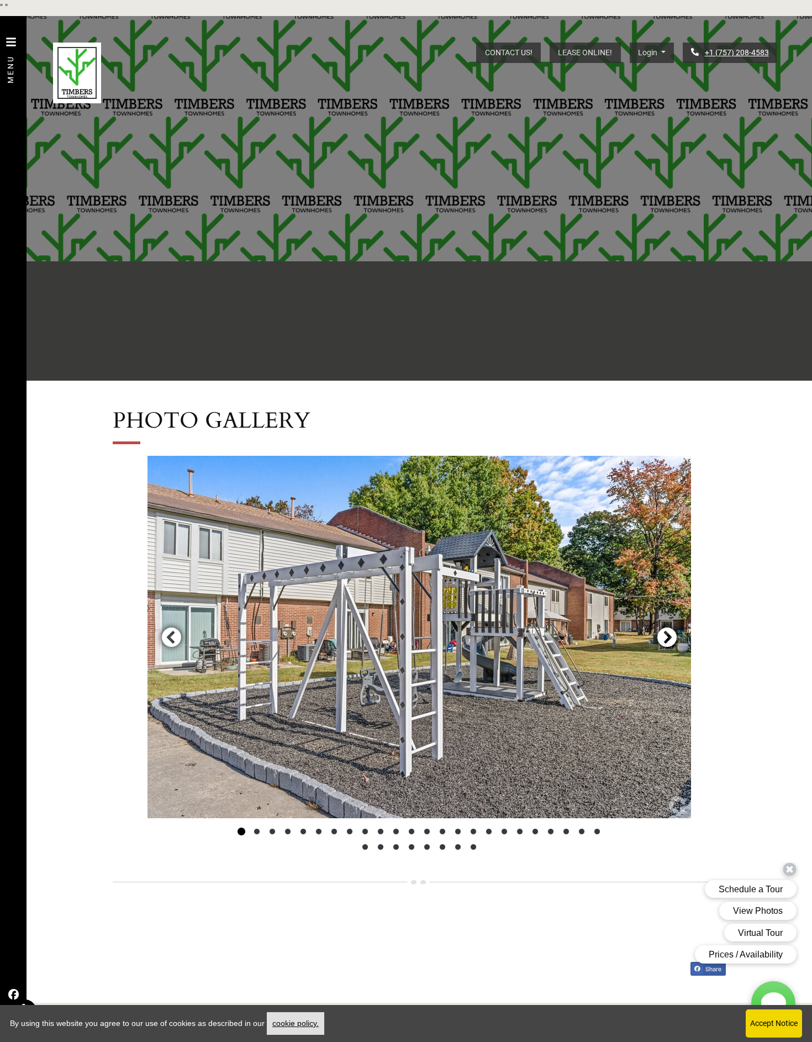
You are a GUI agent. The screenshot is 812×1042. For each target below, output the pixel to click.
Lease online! (585, 52)
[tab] (241, 831)
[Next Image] (667, 637)
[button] (652, 53)
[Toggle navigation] (11, 55)
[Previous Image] (171, 637)
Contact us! (508, 52)
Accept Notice (774, 1023)
